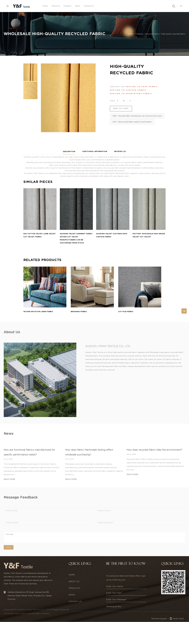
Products (67, 6)
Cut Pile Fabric (126, 311)
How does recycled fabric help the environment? (154, 450)
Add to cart (121, 108)
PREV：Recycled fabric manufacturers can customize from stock (137, 116)
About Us (56, 6)
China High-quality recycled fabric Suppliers (126, 352)
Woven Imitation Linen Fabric (38, 311)
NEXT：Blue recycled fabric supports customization (132, 122)
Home (45, 6)
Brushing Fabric (79, 311)
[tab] (69, 152)
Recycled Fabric (152, 34)
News (77, 6)
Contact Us (89, 6)
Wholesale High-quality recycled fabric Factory (27, 614)
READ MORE (9, 479)
